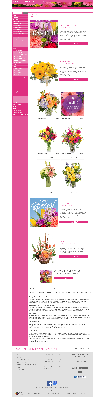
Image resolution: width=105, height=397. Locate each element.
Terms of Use (57, 394)
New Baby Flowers (18, 27)
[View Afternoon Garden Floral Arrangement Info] (48, 139)
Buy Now (74, 44)
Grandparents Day (18, 40)
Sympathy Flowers (17, 50)
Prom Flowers (16, 95)
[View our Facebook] (49, 385)
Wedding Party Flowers (18, 87)
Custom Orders (16, 110)
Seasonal (14, 66)
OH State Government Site (60, 390)
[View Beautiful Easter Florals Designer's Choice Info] (44, 34)
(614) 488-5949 (34, 10)
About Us (14, 106)
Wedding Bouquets (17, 85)
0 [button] (91, 10)
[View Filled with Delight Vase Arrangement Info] (48, 104)
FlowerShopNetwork (53, 393)
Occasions (15, 19)
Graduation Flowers (18, 31)
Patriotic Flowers (16, 93)
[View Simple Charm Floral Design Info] (48, 174)
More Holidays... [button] (18, 46)
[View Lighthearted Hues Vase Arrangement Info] (72, 174)
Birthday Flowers (18, 25)
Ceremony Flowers (17, 91)
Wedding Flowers (16, 83)
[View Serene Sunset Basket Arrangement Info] (44, 248)
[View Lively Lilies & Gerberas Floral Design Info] (72, 139)
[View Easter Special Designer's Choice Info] (44, 212)
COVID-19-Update (17, 112)
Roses (14, 48)
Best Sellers (15, 17)
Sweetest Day (17, 44)
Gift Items (15, 81)
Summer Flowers (18, 68)
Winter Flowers (17, 72)
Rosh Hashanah (18, 38)
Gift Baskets (15, 79)
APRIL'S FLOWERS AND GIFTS (28, 2)
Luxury (14, 108)
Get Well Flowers (18, 29)
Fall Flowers (17, 70)
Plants (14, 64)
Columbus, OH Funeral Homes (44, 387)
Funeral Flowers (18, 52)
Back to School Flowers (19, 33)
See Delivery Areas (81, 349)
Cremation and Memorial (20, 60)
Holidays (14, 36)
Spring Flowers (17, 74)
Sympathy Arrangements (20, 58)
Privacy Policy (66, 393)
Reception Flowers (17, 89)
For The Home (17, 62)
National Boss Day (18, 42)
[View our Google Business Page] (55, 385)
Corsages (16, 97)
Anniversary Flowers (19, 23)
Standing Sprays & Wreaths (20, 54)
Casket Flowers (17, 56)
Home (14, 15)
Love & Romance (16, 104)
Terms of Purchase (79, 393)
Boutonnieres (17, 99)
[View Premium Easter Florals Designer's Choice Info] (72, 104)
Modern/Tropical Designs (19, 77)
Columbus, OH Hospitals (62, 387)
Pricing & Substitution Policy (20, 114)
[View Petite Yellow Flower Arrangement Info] (44, 70)
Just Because (17, 21)
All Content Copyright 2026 (37, 393)
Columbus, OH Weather (44, 390)
